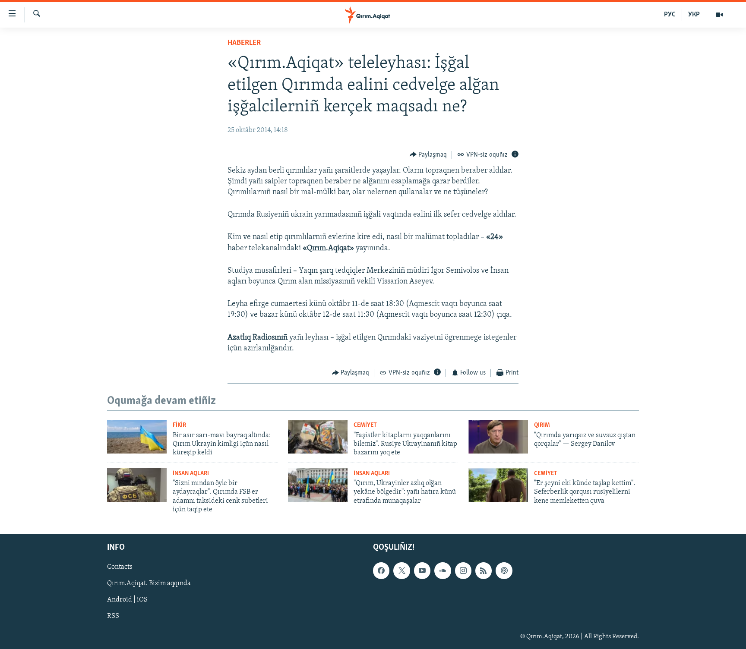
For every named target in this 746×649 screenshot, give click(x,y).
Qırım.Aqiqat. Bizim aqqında (149, 583)
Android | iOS (127, 600)
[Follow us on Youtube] (422, 571)
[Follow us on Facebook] (381, 571)
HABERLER (244, 43)
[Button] (428, 155)
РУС (670, 14)
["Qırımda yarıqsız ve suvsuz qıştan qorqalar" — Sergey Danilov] (498, 437)
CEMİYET (365, 425)
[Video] (719, 15)
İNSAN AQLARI (191, 473)
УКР (694, 14)
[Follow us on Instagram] (463, 571)
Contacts (120, 567)
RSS (113, 616)
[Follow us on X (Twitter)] (401, 571)
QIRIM (542, 425)
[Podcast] (504, 571)
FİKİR (179, 425)
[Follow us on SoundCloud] (442, 571)
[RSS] (483, 571)
